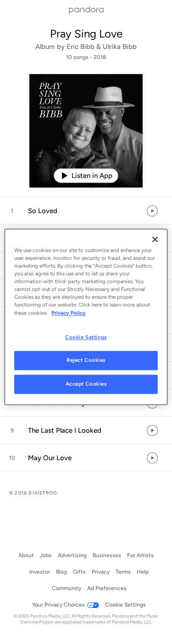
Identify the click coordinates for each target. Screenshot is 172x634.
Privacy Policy (68, 313)
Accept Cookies (86, 384)
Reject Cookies (86, 360)
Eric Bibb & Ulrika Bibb (102, 47)
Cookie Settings (86, 337)
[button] (86, 211)
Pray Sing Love (86, 33)
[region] (85, 316)
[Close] (155, 239)
